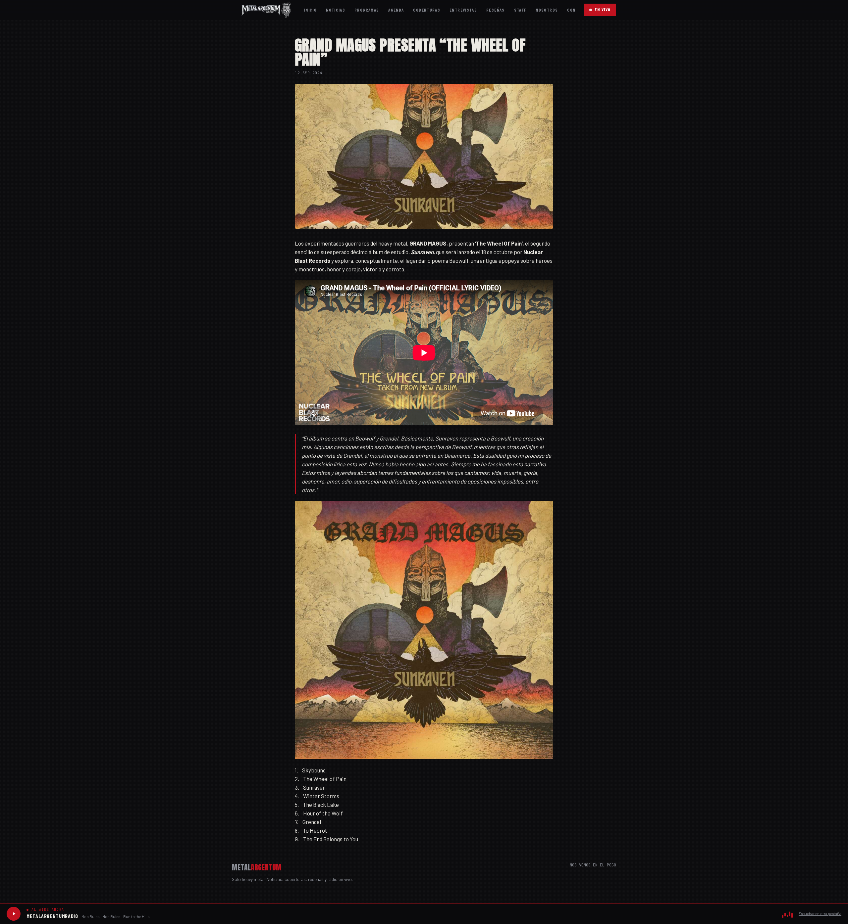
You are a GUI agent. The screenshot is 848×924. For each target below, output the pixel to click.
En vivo (603, 9)
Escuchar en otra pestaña (820, 913)
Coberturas (426, 10)
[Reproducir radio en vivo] (14, 914)
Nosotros (547, 10)
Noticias (335, 10)
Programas (366, 10)
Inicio (310, 10)
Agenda (396, 10)
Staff (520, 10)
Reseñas (495, 10)
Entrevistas (463, 10)
